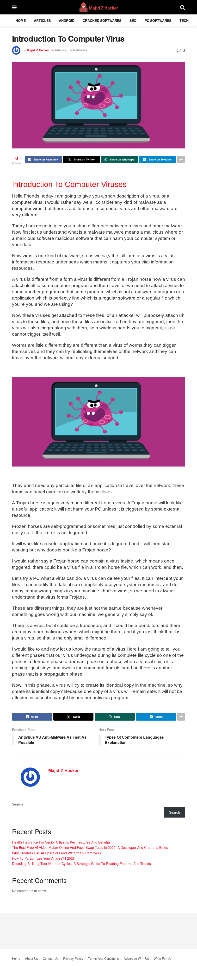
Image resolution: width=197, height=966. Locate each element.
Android (66, 20)
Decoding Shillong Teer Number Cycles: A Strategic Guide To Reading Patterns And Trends (81, 863)
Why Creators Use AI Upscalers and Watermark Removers (56, 853)
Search (17, 804)
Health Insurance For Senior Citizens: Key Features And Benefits (61, 842)
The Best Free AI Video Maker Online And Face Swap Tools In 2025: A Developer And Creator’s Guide (90, 847)
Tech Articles (77, 50)
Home (21, 20)
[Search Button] (182, 7)
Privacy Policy (73, 958)
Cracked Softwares (102, 20)
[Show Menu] (14, 7)
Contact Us (50, 958)
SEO (132, 20)
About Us (31, 958)
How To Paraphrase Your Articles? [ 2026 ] (44, 858)
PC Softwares (158, 20)
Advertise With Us (136, 958)
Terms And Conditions (103, 958)
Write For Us (162, 958)
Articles (42, 20)
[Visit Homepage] (98, 7)
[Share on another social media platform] (181, 159)
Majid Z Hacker (38, 50)
